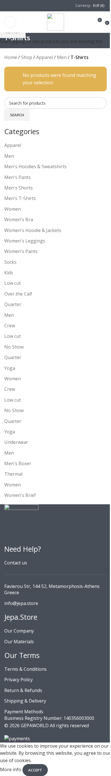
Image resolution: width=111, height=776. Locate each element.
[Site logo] (55, 21)
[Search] (89, 22)
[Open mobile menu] (10, 22)
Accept (35, 770)
